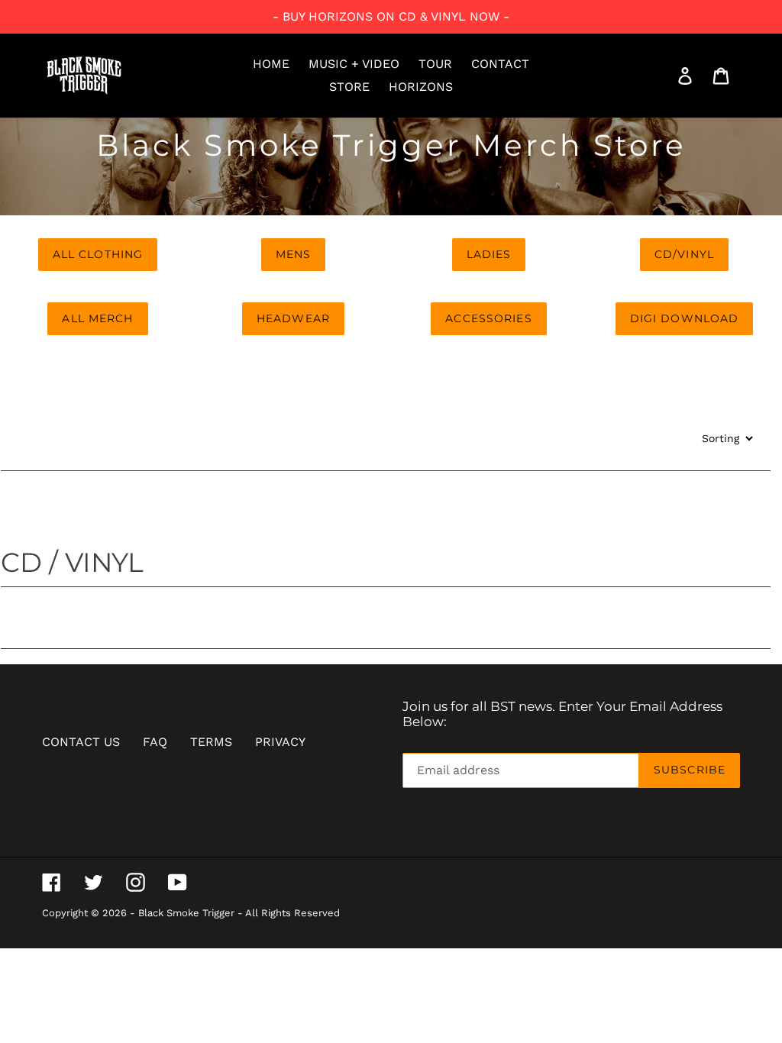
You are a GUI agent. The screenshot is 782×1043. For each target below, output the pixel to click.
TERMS (211, 742)
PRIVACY (280, 742)
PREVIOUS (386, 533)
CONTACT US (81, 742)
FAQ (155, 742)
